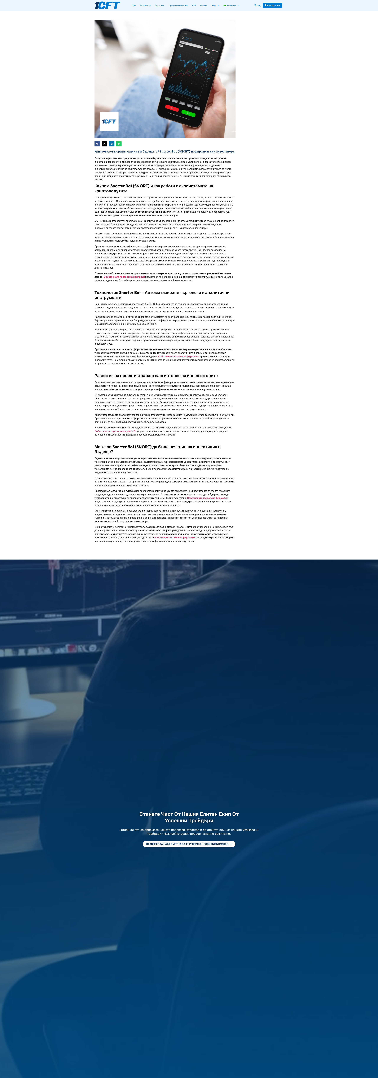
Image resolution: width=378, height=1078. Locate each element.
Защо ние (159, 5)
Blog (213, 5)
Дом (134, 5)
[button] (97, 143)
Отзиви (203, 5)
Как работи (145, 5)
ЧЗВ (194, 5)
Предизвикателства (178, 5)
